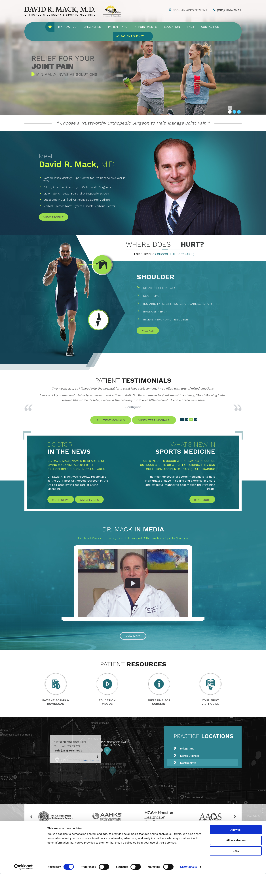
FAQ (190, 26)
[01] (230, 112)
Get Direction (91, 760)
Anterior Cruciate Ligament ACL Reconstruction (182, 303)
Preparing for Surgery (158, 702)
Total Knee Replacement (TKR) (166, 295)
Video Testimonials (154, 420)
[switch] (104, 867)
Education (172, 26)
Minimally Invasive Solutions (66, 74)
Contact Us (210, 26)
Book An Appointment (190, 10)
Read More (202, 500)
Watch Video (89, 500)
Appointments (146, 26)
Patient (133, 380)
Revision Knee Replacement (165, 311)
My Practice (67, 26)
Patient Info (117, 26)
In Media (133, 529)
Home (49, 27)
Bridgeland (187, 748)
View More (133, 636)
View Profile (53, 217)
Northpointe (188, 763)
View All (147, 330)
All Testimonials (111, 420)
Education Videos (107, 702)
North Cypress (190, 755)
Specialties (92, 26)
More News (60, 500)
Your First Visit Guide (210, 702)
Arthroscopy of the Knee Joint (168, 288)
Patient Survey (132, 36)
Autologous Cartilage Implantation (171, 319)
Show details (188, 866)
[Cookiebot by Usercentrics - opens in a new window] (23, 867)
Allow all (235, 829)
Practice (203, 736)
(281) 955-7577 (229, 10)
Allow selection (236, 840)
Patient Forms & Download (55, 702)
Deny (236, 850)
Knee (146, 277)
